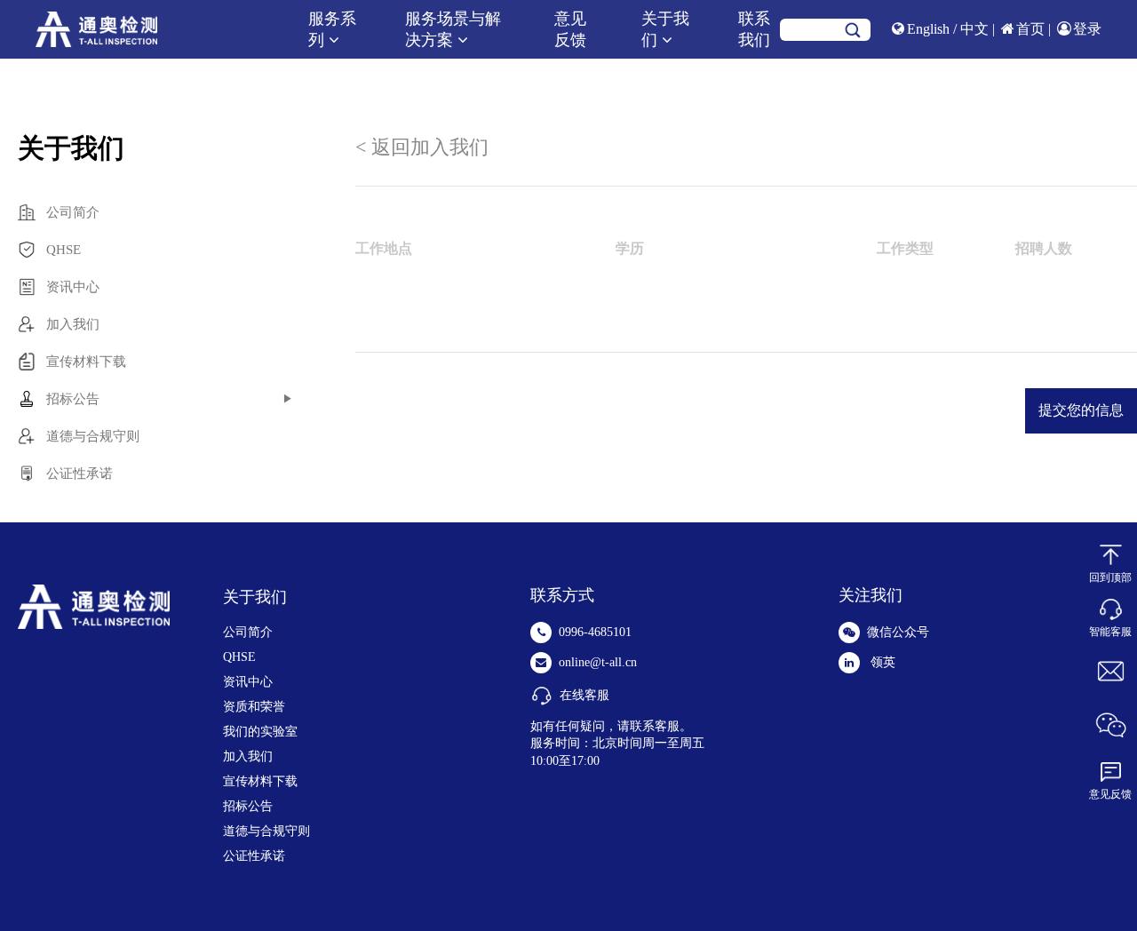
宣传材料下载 (260, 781)
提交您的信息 (1081, 410)
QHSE (239, 657)
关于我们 (255, 597)
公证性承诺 (254, 856)
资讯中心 (248, 681)
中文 (976, 28)
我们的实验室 (260, 731)
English (930, 28)
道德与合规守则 (266, 831)
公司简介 (248, 632)
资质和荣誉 (254, 706)
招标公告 (248, 806)
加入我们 (248, 756)
